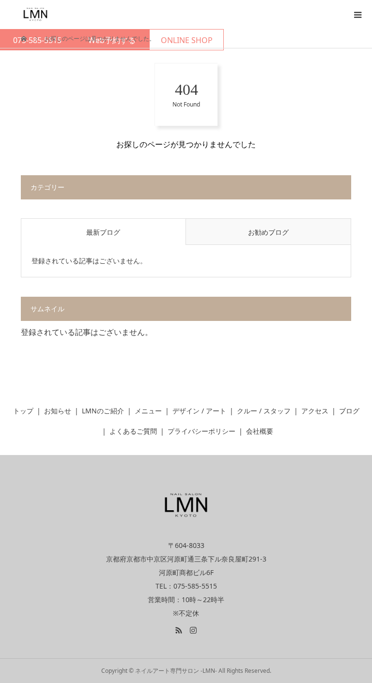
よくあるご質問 (133, 431)
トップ (23, 410)
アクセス (314, 410)
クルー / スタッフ (264, 410)
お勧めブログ (268, 232)
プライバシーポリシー (201, 431)
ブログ (349, 410)
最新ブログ (103, 232)
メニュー (148, 410)
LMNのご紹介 (103, 410)
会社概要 (259, 431)
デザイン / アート (199, 410)
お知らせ (57, 410)
